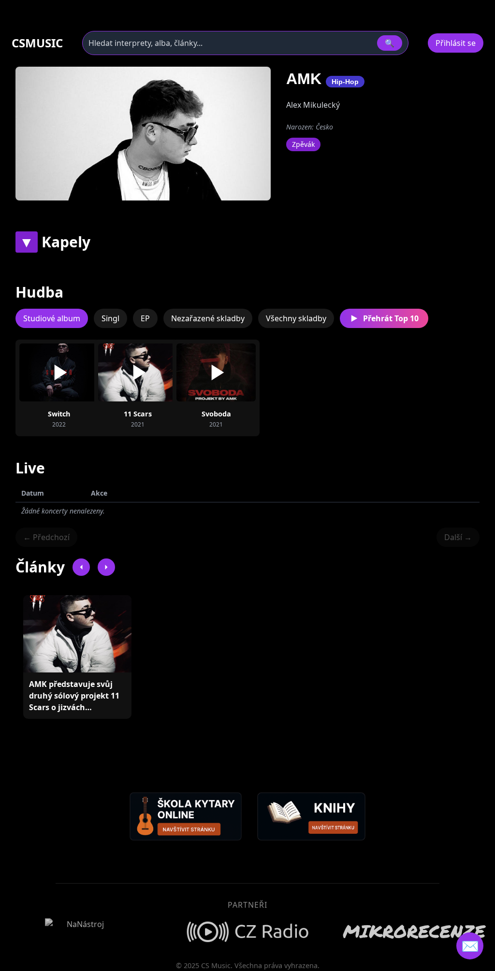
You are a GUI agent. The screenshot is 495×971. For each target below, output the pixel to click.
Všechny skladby (296, 318)
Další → (458, 537)
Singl (110, 318)
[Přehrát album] (43, 372)
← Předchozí (46, 537)
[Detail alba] (74, 372)
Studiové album (51, 318)
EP (145, 318)
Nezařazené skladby (208, 318)
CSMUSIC (37, 43)
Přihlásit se (456, 43)
